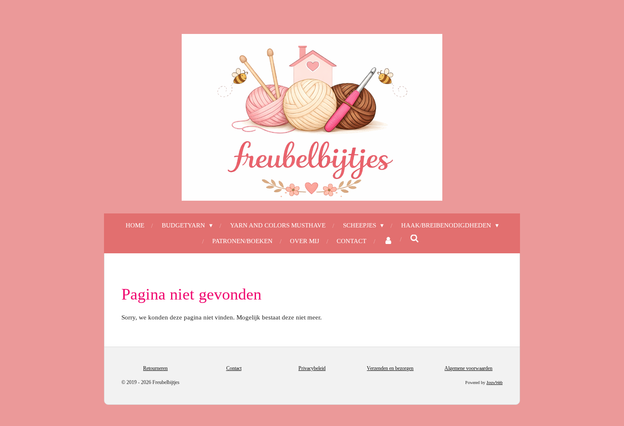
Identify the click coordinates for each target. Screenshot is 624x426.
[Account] (388, 241)
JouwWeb (494, 382)
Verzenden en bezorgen (390, 368)
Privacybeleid (312, 368)
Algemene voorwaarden (468, 368)
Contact (234, 368)
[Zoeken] (414, 239)
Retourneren (155, 368)
